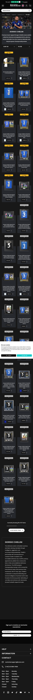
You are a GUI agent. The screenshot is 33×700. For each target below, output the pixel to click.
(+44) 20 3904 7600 (11, 667)
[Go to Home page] (15, 5)
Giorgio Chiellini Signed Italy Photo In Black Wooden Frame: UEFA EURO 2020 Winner (24, 448)
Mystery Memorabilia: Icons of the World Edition (8, 72)
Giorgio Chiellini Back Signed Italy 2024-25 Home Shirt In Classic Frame (24, 166)
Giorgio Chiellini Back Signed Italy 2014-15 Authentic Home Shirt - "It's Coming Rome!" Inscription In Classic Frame (9, 386)
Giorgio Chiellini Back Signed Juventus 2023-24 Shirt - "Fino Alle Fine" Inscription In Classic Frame (24, 479)
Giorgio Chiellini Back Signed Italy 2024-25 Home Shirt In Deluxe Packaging (9, 196)
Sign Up (15, 635)
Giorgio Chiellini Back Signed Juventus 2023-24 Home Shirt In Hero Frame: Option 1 (24, 417)
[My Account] (26, 5)
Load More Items (15, 530)
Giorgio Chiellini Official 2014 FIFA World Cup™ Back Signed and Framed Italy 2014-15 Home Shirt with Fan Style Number (24, 289)
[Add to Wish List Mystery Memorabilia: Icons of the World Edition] (11, 78)
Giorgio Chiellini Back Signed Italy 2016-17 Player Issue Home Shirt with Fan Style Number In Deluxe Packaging (24, 257)
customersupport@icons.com (14, 662)
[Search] (29, 10)
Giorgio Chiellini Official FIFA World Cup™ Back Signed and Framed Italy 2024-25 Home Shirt (24, 135)
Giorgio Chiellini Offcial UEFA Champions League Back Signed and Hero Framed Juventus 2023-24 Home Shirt (24, 386)
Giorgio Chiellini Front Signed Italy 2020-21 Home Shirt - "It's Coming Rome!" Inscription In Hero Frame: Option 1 (9, 511)
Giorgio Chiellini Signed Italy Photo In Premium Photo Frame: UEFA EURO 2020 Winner (9, 320)
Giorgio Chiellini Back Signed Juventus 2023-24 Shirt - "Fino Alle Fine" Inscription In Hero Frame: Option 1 (9, 479)
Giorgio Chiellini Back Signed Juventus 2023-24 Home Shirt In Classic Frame (9, 448)
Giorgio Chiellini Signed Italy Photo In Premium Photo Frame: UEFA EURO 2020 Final (24, 196)
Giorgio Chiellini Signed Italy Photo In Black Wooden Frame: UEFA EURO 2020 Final (9, 226)
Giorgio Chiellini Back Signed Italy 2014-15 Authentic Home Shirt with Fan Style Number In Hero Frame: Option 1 (24, 321)
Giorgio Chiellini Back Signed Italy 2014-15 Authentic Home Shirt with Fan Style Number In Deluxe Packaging (24, 226)
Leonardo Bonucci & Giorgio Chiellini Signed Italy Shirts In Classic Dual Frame (24, 104)
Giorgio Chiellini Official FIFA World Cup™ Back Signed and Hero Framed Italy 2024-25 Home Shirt (9, 135)
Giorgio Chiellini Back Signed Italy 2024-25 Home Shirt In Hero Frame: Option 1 (9, 166)
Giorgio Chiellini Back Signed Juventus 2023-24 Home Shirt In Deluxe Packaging (9, 257)
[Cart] (30, 5)
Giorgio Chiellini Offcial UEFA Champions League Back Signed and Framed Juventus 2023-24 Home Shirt (9, 417)
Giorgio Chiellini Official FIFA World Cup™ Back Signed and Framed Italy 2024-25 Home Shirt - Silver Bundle (24, 73)
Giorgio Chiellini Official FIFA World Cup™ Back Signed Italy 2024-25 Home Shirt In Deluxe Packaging (9, 104)
